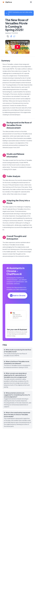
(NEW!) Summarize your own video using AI (20, 13)
